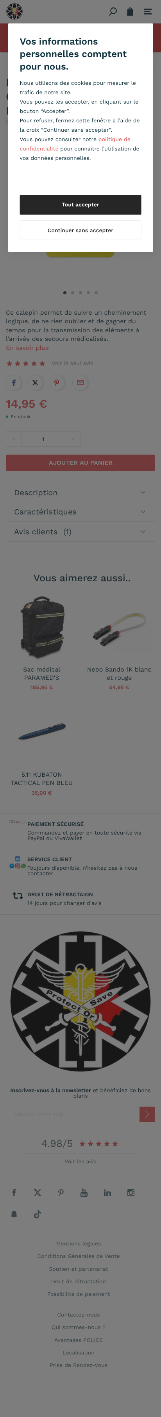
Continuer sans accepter (80, 231)
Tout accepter (80, 205)
